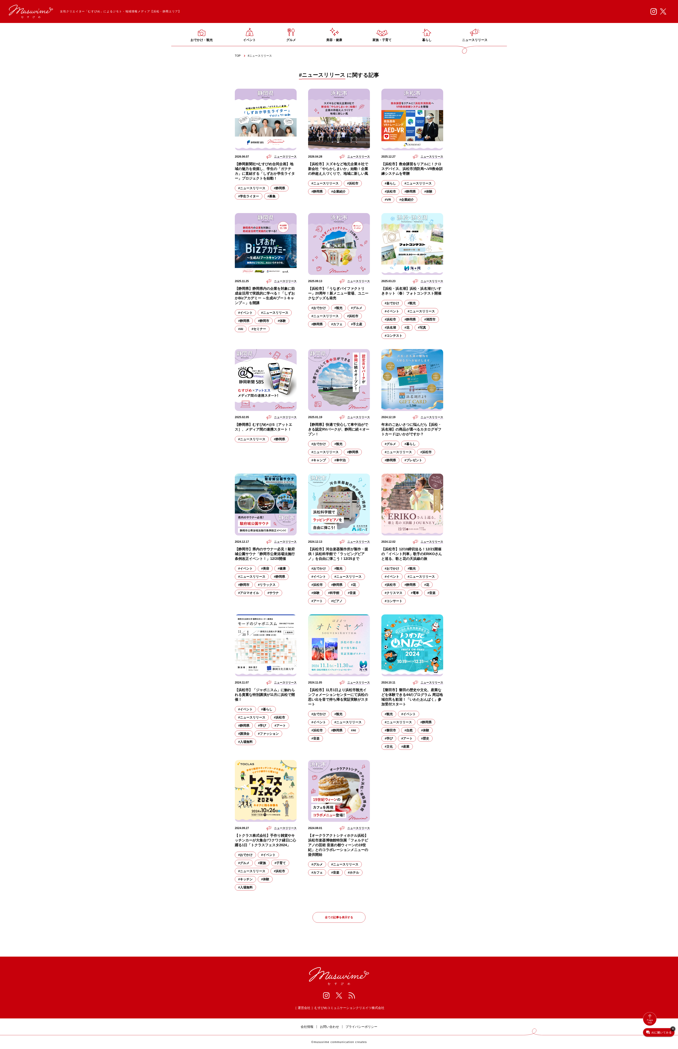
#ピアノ (337, 601)
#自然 (409, 730)
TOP (238, 55)
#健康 (282, 568)
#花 (407, 327)
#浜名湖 (390, 327)
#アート (317, 601)
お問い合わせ (329, 1026)
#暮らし (390, 183)
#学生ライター (248, 196)
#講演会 (243, 733)
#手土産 (356, 324)
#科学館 (333, 593)
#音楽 (352, 593)
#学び (262, 725)
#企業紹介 (338, 191)
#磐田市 (390, 730)
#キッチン (245, 879)
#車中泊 (340, 460)
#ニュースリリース (251, 188)
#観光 (338, 308)
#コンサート (393, 601)
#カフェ (337, 324)
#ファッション (268, 733)
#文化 (389, 746)
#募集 (271, 196)
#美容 (265, 568)
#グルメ (356, 308)
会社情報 (307, 1026)
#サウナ (273, 593)
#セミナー (259, 329)
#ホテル (353, 872)
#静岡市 (263, 321)
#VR (388, 199)
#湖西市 (430, 319)
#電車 (415, 593)
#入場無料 (245, 742)
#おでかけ (318, 308)
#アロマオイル (248, 593)
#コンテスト (393, 335)
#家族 (262, 863)
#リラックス (267, 585)
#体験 (428, 191)
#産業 (405, 746)
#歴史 (425, 738)
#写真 (422, 327)
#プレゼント (413, 460)
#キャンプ (318, 460)
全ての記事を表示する (339, 917)
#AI (240, 329)
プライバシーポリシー (361, 1026)
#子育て (280, 863)
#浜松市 (352, 183)
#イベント (245, 312)
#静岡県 (279, 188)
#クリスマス (393, 593)
